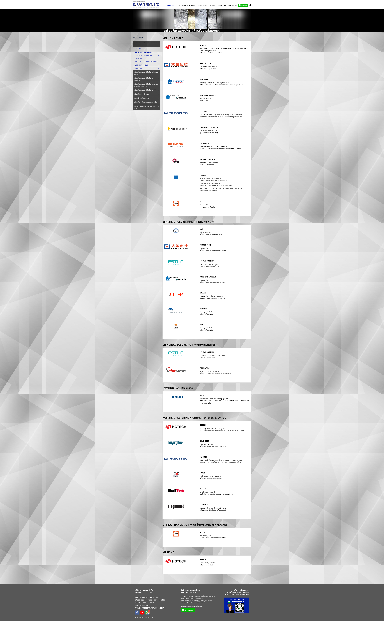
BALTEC (203, 489)
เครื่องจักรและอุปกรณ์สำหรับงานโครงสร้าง (143, 79)
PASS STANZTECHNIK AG (209, 127)
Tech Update (202, 5)
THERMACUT (205, 143)
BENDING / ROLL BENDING (144, 52)
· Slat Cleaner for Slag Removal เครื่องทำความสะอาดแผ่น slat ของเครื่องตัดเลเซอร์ (216, 184)
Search (249, 5)
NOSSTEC (203, 309)
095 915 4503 (146, 600)
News (212, 5)
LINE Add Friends (243, 5)
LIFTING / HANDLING (142, 65)
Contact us (232, 5)
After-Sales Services (187, 5)
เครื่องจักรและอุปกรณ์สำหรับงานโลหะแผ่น (146, 44)
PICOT (202, 325)
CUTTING (138, 49)
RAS (201, 229)
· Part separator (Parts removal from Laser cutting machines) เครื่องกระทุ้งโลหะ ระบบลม (221, 189)
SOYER (202, 473)
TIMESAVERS (205, 368)
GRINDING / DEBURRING (143, 55)
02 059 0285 (144, 597)
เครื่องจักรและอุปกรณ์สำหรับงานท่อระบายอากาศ (146, 73)
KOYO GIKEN (205, 441)
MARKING (138, 68)
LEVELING (138, 59)
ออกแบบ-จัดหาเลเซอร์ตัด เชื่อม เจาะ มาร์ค (144, 107)
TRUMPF (203, 175)
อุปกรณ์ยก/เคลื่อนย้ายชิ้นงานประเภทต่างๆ (146, 102)
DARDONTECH (205, 63)
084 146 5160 (159, 600)
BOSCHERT (204, 79)
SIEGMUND (204, 505)
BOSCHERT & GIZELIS (208, 95)
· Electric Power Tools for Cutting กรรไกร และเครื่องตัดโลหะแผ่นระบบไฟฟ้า (213, 179)
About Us (222, 5)
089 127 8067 (148, 602)
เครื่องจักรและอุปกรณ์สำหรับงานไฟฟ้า (145, 90)
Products (171, 5)
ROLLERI (203, 293)
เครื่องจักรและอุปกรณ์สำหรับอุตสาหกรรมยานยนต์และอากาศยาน (146, 85)
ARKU (202, 395)
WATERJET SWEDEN (207, 159)
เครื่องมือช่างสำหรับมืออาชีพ (142, 94)
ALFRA (202, 201)
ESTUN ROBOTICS (207, 261)
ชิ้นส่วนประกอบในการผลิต (141, 98)
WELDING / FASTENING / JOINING (146, 62)
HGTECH (203, 45)
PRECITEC (203, 111)
